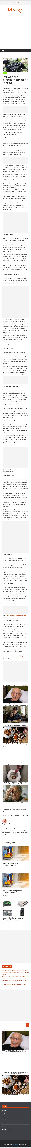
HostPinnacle (20, 657)
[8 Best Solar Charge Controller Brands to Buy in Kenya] (15, 902)
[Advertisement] (15, 32)
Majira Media (13, 86)
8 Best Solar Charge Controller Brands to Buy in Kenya (13, 919)
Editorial (4, 1120)
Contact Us (4, 1117)
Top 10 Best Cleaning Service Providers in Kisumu (12, 892)
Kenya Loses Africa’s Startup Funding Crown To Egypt (14, 970)
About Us (4, 1110)
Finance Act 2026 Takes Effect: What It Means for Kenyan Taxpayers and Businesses (16, 3)
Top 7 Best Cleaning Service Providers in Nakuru (12, 864)
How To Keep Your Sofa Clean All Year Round (15, 815)
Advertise (4, 1113)
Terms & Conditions (6, 1129)
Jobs (3, 1123)
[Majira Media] (3, 50)
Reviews (5, 73)
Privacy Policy (5, 1126)
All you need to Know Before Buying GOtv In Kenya (15, 811)
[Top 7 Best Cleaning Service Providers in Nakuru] (15, 847)
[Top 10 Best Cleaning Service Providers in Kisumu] (15, 874)
